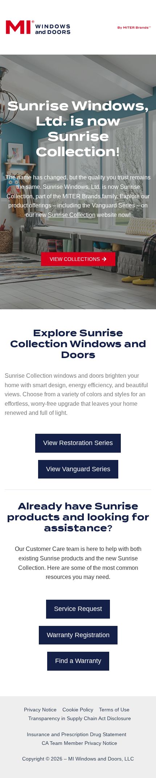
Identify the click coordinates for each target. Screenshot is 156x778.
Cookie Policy (77, 709)
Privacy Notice (40, 709)
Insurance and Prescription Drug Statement (76, 734)
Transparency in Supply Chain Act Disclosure (79, 718)
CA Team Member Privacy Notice (79, 743)
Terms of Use (114, 709)
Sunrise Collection (71, 215)
